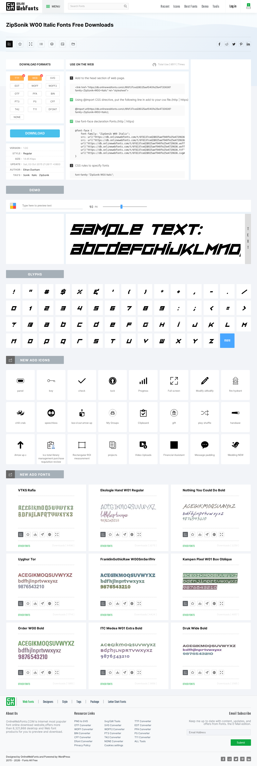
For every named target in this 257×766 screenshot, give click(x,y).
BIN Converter (82, 733)
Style (64, 702)
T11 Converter (142, 737)
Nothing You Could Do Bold (204, 490)
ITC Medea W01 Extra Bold (121, 628)
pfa (35, 93)
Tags (78, 702)
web (35, 77)
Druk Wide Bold (195, 628)
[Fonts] (73, 44)
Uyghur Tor (27, 559)
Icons (176, 7)
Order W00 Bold (31, 628)
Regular (27, 153)
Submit (241, 742)
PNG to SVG (81, 721)
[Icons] (62, 44)
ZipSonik (44, 175)
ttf (17, 77)
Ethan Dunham (31, 169)
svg (52, 77)
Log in (232, 6)
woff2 (53, 85)
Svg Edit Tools (112, 721)
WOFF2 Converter (114, 729)
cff (52, 101)
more (227, 340)
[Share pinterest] (241, 44)
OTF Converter (82, 725)
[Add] (9, 44)
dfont (53, 109)
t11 (35, 109)
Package (94, 702)
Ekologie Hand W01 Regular (122, 490)
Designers (48, 702)
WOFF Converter (83, 729)
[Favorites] (20, 44)
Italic (34, 175)
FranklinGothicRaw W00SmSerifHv (127, 559)
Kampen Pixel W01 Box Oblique (207, 559)
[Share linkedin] (248, 44)
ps (35, 101)
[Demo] (30, 44)
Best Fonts (191, 7)
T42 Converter (112, 737)
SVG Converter (112, 725)
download (35, 133)
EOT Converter (143, 725)
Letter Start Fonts (117, 702)
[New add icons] (10, 360)
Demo (205, 7)
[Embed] (49, 534)
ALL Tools (140, 741)
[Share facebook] (219, 44)
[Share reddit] (226, 44)
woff (35, 85)
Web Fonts (28, 702)
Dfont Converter (83, 741)
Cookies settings (113, 745)
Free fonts (24, 6)
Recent (165, 7)
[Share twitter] (234, 44)
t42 (17, 109)
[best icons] (10, 474)
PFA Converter (143, 729)
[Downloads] (35, 534)
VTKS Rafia (27, 490)
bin (53, 93)
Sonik (26, 175)
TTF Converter (143, 721)
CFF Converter (82, 737)
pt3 (17, 101)
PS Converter (142, 733)
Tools (216, 7)
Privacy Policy (82, 745)
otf (17, 93)
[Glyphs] (41, 44)
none (17, 117)
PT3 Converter (112, 733)
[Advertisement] (221, 119)
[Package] (52, 44)
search (125, 6)
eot (17, 85)
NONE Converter (113, 741)
